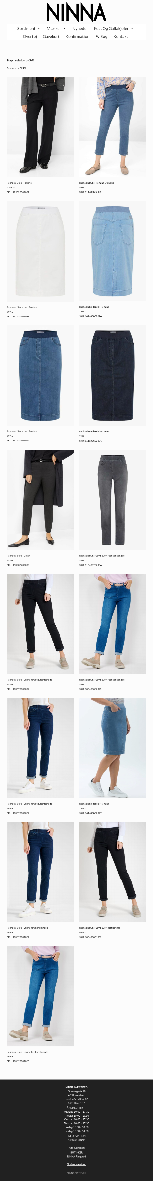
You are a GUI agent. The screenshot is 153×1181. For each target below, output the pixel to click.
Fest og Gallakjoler (111, 28)
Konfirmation (77, 36)
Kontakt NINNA (76, 1140)
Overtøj (30, 36)
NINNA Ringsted (76, 1156)
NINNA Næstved (76, 1164)
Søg (104, 36)
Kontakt (120, 36)
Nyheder (80, 28)
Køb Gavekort (77, 1147)
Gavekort (51, 36)
